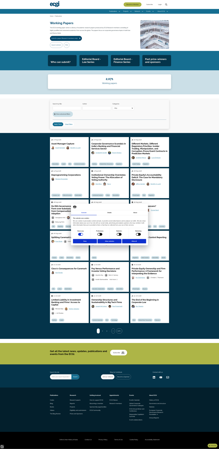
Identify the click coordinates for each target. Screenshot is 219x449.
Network (137, 11)
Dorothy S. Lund (75, 148)
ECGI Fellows (114, 400)
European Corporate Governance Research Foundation (156, 412)
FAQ (66, 45)
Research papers (75, 400)
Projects (125, 11)
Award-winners (56, 45)
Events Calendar (134, 400)
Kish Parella (59, 272)
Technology (114, 320)
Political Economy (67, 195)
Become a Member (132, 4)
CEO (155, 226)
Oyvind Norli (155, 210)
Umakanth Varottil (101, 153)
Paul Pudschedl (117, 306)
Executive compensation (98, 288)
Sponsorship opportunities (98, 407)
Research (73, 395)
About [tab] (135, 212)
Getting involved (95, 395)
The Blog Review (55, 414)
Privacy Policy (103, 439)
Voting (107, 195)
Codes (52, 400)
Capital (63, 164)
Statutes (151, 407)
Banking (94, 164)
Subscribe (149, 4)
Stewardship (55, 164)
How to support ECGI (96, 400)
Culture (61, 257)
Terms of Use (118, 439)
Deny (84, 241)
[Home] (54, 4)
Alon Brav (98, 184)
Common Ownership (97, 320)
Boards (148, 226)
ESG (70, 164)
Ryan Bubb (58, 241)
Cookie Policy (134, 439)
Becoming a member (96, 403)
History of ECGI (154, 400)
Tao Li (109, 184)
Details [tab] (109, 212)
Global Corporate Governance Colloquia (136, 404)
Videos (52, 410)
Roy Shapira (139, 306)
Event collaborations (135, 420)
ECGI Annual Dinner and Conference (136, 410)
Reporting (60, 226)
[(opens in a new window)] (154, 377)
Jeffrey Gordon (140, 184)
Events (148, 11)
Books (52, 407)
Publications (113, 11)
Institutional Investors (79, 164)
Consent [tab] (83, 212)
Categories (115, 104)
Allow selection (109, 241)
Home (51, 16)
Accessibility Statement (152, 439)
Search (166, 4)
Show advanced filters (63, 114)
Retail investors (145, 257)
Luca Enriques (156, 157)
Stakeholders (78, 195)
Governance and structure (157, 403)
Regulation (118, 164)
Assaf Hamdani (60, 148)
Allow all (134, 241)
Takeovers (157, 320)
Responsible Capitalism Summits (136, 415)
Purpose (54, 257)
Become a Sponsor (123, 377)
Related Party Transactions (106, 164)
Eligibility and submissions (78, 410)
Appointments (114, 395)
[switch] (99, 234)
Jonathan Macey (141, 157)
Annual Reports (154, 418)
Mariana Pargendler (61, 179)
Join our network (107, 377)
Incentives (162, 226)
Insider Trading (136, 164)
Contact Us (88, 439)
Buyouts (145, 288)
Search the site (54, 372)
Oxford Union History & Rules (68, 439)
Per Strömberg (140, 277)
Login (160, 4)
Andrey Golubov (74, 309)
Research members (116, 403)
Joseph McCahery (101, 306)
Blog (51, 403)
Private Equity (136, 195)
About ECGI (161, 11)
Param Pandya (116, 153)
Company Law (55, 195)
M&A (144, 195)
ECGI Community (95, 410)
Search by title (57, 104)
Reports (72, 403)
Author (85, 104)
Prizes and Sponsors (76, 414)
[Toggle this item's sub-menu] (119, 11)
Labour (59, 288)
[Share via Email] (167, 377)
